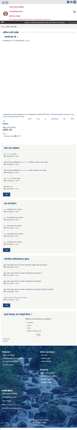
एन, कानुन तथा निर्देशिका (10, 362)
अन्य (7, 194)
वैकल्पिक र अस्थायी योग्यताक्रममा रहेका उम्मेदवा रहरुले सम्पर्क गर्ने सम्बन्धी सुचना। (40, 22)
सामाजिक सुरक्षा (45, 358)
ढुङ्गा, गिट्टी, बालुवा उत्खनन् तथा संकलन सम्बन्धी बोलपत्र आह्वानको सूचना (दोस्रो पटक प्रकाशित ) (29, 289)
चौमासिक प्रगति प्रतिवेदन (49, 376)
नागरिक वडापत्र (46, 362)
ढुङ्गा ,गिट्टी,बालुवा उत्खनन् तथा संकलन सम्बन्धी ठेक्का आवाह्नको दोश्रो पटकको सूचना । (26, 265)
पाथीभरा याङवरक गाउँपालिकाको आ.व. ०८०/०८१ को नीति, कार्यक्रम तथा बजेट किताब (25, 170)
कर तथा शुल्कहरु (8, 365)
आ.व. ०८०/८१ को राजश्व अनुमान (12, 178)
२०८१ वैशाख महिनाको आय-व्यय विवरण (13, 217)
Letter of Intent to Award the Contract (15, 297)
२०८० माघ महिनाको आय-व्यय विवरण (13, 242)
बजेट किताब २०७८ (8, 186)
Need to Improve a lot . (34, 331)
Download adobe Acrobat (60, 114)
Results (5, 341)
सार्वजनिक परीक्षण (46, 383)
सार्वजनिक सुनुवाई (46, 379)
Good (29, 325)
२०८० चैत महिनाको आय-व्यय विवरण (13, 226)
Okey (29, 328)
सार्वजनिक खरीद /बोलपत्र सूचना (13, 358)
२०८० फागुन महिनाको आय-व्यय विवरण (13, 234)
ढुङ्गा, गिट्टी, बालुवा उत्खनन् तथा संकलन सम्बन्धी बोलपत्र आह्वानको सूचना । (23, 273)
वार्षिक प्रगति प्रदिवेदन (9, 127)
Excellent (30, 322)
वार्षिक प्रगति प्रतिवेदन (48, 373)
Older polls (6, 339)
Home (3, 27)
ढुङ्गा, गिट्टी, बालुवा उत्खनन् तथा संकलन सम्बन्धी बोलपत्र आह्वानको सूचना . (23, 281)
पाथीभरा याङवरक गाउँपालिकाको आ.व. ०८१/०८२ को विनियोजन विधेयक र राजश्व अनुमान (26, 162)
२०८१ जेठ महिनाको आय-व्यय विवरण (13, 209)
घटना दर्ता (44, 355)
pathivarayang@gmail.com (14, 408)
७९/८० (5, 133)
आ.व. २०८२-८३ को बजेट (10, 154)
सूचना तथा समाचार (9, 355)
